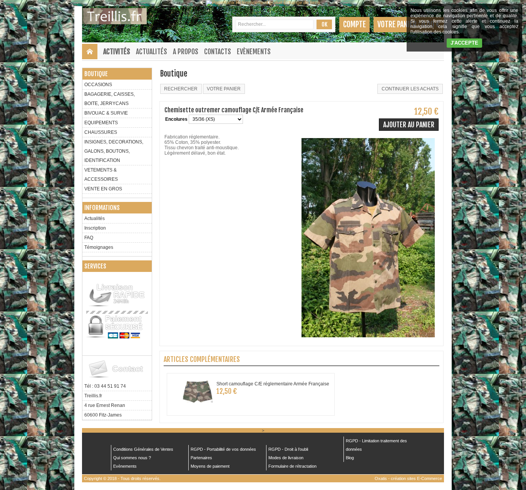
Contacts (217, 51)
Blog (350, 457)
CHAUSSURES (100, 132)
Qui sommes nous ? (132, 457)
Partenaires (201, 457)
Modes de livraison (285, 457)
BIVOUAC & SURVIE (106, 113)
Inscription (95, 228)
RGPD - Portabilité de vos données (223, 449)
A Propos (185, 51)
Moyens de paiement (210, 466)
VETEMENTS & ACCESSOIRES (101, 174)
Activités (116, 51)
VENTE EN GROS (103, 189)
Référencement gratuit (259, 2)
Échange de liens (301, 2)
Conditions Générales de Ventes (143, 449)
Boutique (96, 74)
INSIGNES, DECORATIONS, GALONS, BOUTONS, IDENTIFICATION (113, 151)
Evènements (254, 51)
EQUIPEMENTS (101, 122)
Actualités (151, 51)
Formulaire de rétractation (292, 466)
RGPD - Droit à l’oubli (288, 449)
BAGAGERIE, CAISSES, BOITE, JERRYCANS (109, 99)
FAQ (88, 237)
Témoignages (98, 247)
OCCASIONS (98, 84)
